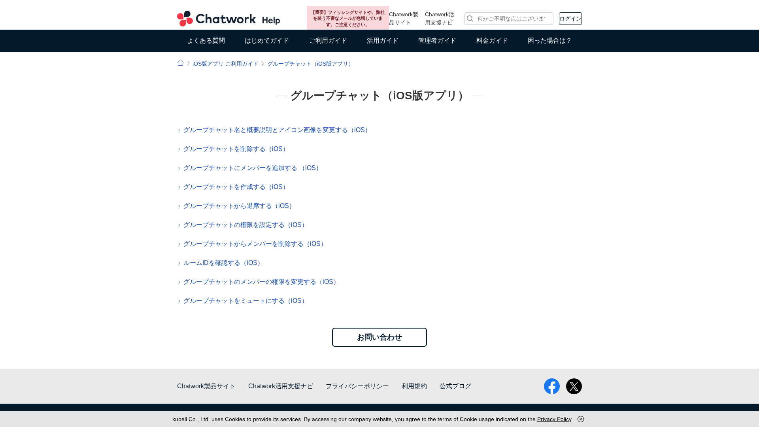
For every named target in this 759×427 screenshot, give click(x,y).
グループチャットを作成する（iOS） (236, 186)
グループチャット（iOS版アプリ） (310, 63)
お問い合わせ (379, 337)
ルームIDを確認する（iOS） (223, 262)
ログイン (570, 18)
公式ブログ (455, 386)
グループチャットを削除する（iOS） (236, 148)
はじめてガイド (267, 40)
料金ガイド (492, 40)
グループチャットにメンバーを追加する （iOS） (252, 167)
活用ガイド (382, 40)
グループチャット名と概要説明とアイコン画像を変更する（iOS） (277, 130)
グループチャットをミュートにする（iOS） (245, 300)
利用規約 (414, 386)
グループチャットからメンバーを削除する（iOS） (255, 243)
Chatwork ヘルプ (228, 18)
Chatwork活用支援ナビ (439, 18)
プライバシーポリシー (357, 386)
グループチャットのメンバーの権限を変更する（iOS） (261, 281)
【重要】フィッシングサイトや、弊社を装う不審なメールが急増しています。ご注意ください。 (348, 18)
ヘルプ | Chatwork (180, 63)
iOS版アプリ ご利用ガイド (226, 63)
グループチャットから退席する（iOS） (239, 205)
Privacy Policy (554, 419)
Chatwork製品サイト (403, 18)
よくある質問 (206, 40)
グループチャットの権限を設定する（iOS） (245, 224)
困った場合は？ (550, 40)
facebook (552, 386)
